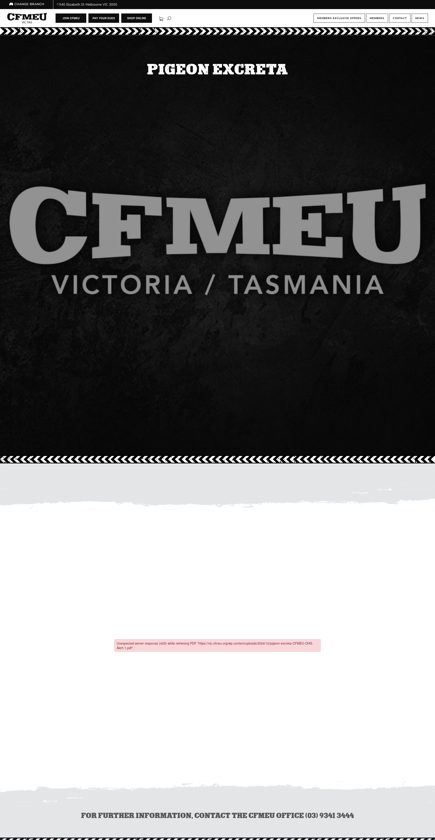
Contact (400, 18)
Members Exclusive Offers (339, 18)
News (419, 18)
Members (377, 18)
